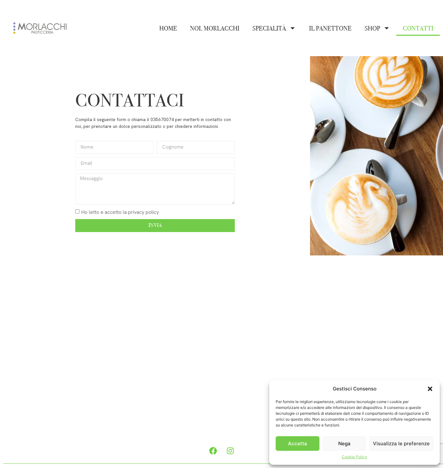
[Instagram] (230, 451)
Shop (372, 28)
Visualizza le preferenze (401, 443)
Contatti (418, 28)
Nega (344, 443)
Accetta (297, 443)
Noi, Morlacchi (214, 28)
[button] (430, 389)
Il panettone (330, 28)
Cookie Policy (354, 456)
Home (168, 28)
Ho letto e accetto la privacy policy (120, 211)
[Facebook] (213, 451)
